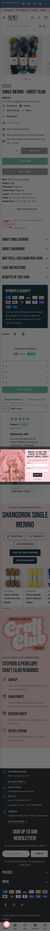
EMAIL (29, 468)
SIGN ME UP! (37, 475)
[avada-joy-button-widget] (6, 924)
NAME (29, 462)
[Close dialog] (48, 450)
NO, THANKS (37, 479)
